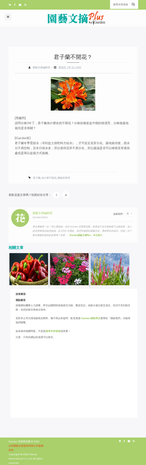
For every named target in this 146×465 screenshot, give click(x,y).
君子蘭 (36, 177)
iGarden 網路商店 (90, 318)
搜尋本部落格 (53, 330)
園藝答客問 (64, 177)
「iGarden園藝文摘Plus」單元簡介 (84, 235)
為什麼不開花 (48, 177)
